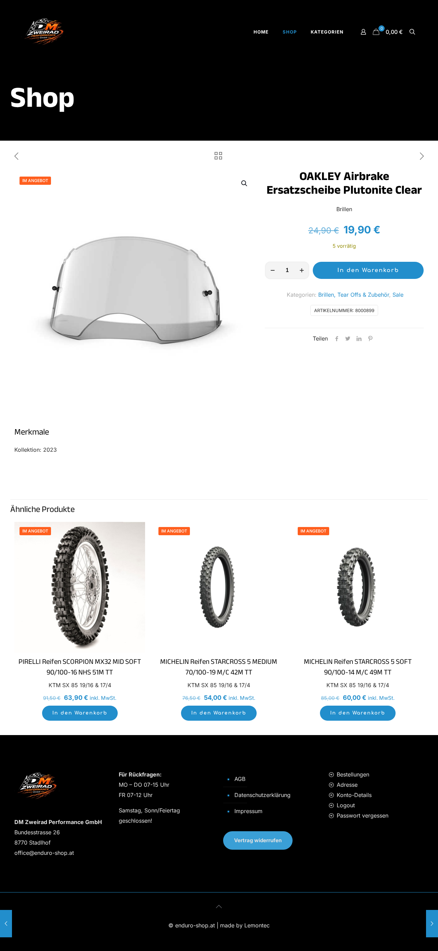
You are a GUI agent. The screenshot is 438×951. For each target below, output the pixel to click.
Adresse (347, 784)
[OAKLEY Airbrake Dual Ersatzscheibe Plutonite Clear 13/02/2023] (6, 923)
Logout (346, 805)
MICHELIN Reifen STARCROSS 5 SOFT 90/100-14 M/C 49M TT (358, 668)
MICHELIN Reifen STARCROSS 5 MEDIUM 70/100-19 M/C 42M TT (218, 668)
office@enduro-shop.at (44, 852)
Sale (397, 294)
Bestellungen (353, 774)
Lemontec (257, 925)
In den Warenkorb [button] (79, 713)
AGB (239, 778)
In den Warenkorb (368, 270)
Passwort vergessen (362, 815)
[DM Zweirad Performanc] (43, 31)
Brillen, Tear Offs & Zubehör (353, 294)
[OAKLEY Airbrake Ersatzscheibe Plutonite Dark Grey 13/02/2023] (432, 923)
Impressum (248, 811)
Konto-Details (354, 795)
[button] (245, 183)
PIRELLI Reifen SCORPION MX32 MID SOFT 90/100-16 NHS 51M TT (79, 668)
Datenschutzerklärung (262, 795)
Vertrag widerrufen (258, 840)
